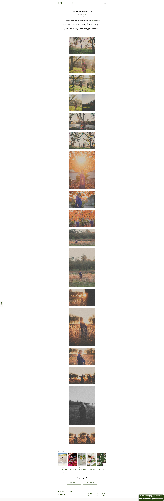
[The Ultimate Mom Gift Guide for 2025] (101, 459)
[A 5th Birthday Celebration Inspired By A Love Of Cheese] (62, 459)
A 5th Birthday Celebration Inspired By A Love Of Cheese (63, 470)
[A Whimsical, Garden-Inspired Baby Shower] (91, 459)
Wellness (103, 493)
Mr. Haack (79, 23)
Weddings (96, 491)
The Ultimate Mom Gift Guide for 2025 (101, 468)
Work (97, 495)
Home (88, 495)
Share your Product (90, 482)
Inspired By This (66, 3)
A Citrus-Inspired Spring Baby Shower (82, 468)
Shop (104, 495)
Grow (104, 491)
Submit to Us (73, 482)
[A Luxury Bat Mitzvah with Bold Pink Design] (72, 459)
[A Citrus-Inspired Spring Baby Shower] (82, 459)
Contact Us (90, 493)
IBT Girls (84, 14)
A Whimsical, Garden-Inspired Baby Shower (91, 469)
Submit (89, 491)
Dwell (97, 493)
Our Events (97, 490)
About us (89, 490)
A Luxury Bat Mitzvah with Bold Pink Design (72, 468)
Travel (104, 490)
